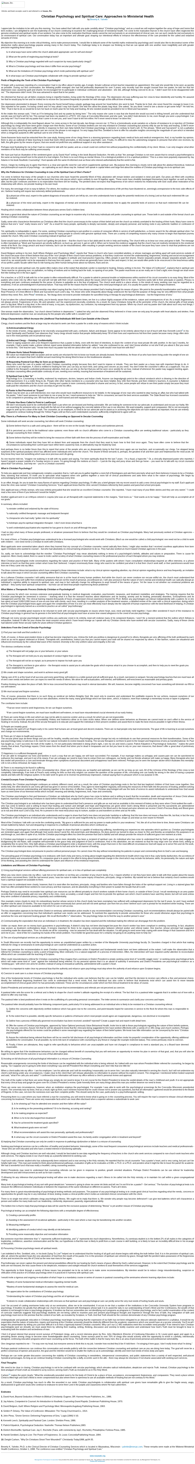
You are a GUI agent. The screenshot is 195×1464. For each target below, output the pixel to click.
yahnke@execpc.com (132, 1447)
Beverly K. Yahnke (99, 19)
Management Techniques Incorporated (46, 1459)
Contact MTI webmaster (97, 1461)
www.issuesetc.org (97, 1456)
